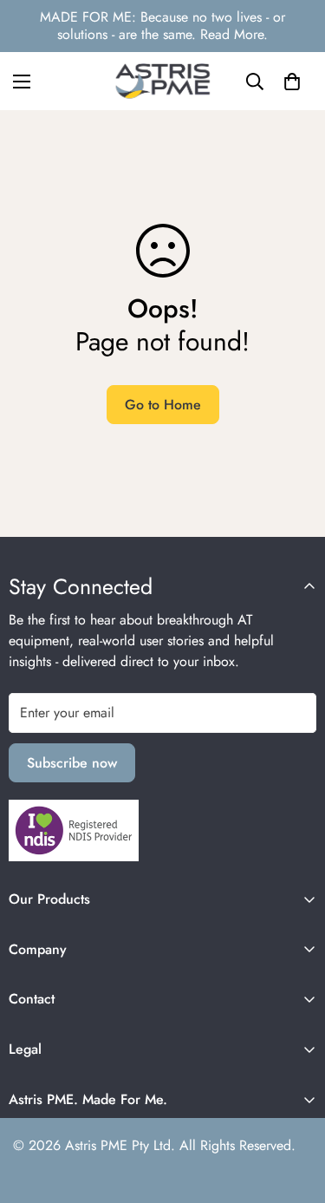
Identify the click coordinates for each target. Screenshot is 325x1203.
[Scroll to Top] (293, 1111)
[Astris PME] (163, 81)
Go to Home (163, 405)
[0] (292, 81)
